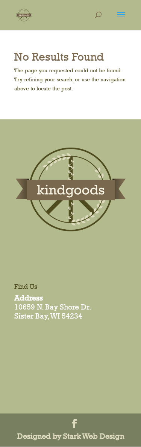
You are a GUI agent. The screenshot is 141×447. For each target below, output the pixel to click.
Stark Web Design (93, 436)
